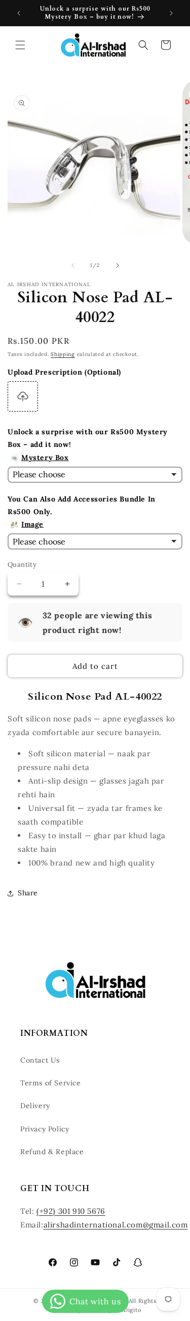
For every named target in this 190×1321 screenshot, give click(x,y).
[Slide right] (117, 265)
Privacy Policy (44, 1128)
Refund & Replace (52, 1151)
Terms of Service (50, 1082)
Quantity (22, 564)
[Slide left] (73, 265)
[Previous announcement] (19, 13)
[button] (20, 45)
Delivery (35, 1105)
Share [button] (28, 892)
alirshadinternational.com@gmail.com (116, 1224)
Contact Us (40, 1060)
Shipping (63, 354)
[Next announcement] (171, 13)
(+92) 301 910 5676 (70, 1211)
